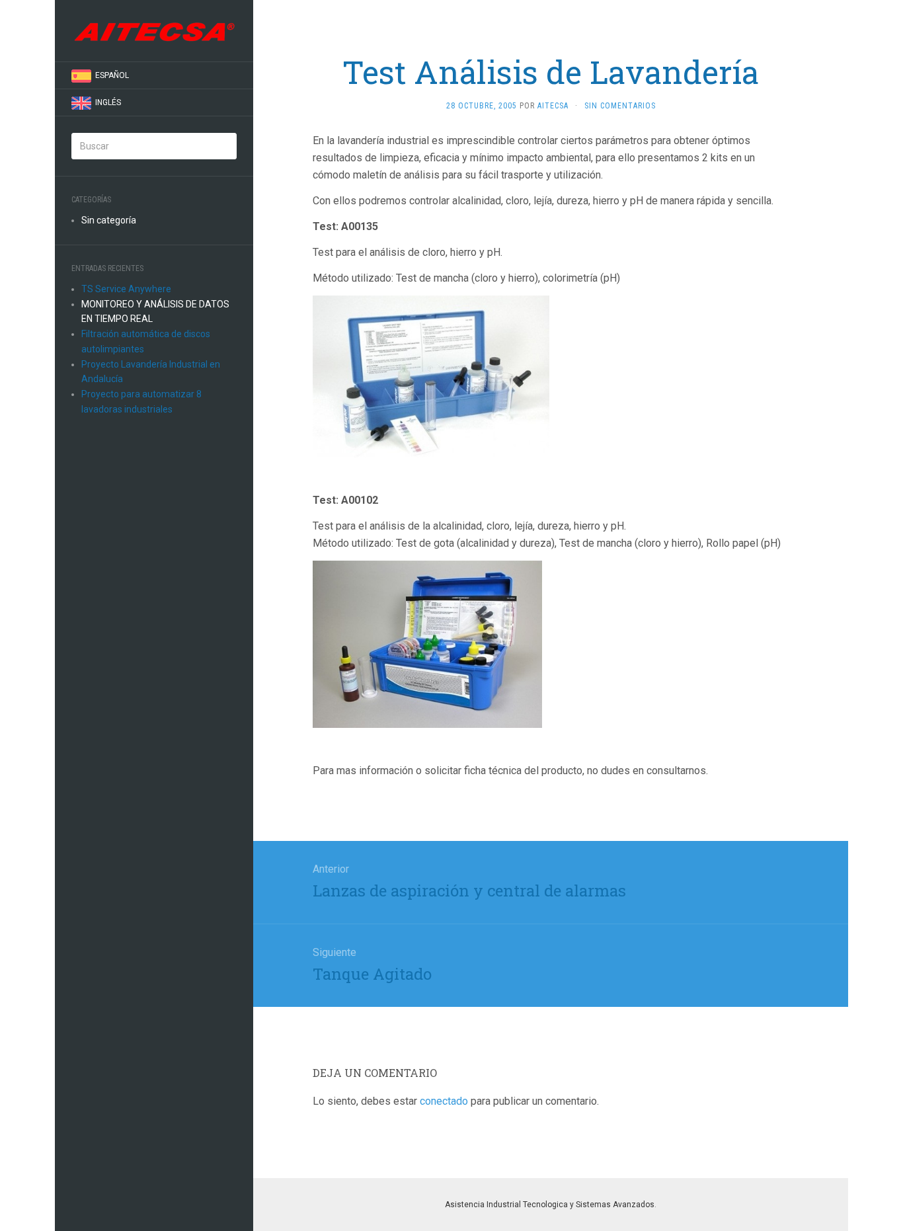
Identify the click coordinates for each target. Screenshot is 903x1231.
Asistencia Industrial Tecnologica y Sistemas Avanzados (549, 1204)
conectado (444, 1101)
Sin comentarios (620, 105)
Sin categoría (108, 220)
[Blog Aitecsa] (154, 31)
